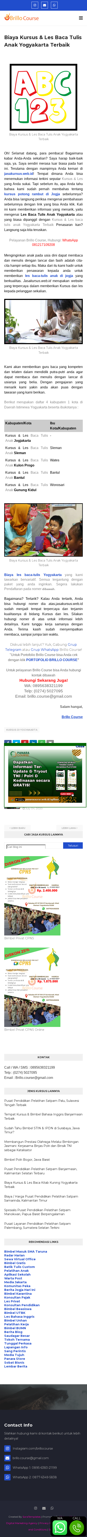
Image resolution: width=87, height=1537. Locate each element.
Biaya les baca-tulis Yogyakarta (33, 575)
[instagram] (34, 5)
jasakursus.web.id (18, 173)
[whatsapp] (54, 5)
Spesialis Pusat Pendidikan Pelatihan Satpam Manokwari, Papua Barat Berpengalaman (37, 1212)
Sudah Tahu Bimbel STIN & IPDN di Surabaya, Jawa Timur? (42, 1130)
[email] (44, 5)
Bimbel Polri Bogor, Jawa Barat (27, 1160)
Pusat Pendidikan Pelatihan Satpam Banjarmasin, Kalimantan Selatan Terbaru (40, 1171)
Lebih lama (69, 828)
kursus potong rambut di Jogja (32, 194)
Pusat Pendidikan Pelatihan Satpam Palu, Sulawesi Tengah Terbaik (41, 1103)
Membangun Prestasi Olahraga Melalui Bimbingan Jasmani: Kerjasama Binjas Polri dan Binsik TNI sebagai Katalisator (41, 1146)
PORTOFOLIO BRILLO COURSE (51, 660)
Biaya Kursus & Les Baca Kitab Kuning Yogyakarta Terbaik (40, 1185)
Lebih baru (18, 828)
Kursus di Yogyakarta (21, 729)
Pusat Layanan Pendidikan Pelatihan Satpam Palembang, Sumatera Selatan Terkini (37, 1226)
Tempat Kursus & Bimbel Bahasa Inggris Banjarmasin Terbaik (43, 1116)
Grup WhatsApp (45, 650)
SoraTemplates (32, 1516)
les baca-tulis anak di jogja (49, 276)
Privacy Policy (48, 1523)
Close (80, 746)
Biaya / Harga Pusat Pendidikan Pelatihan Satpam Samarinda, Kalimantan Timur (41, 1199)
